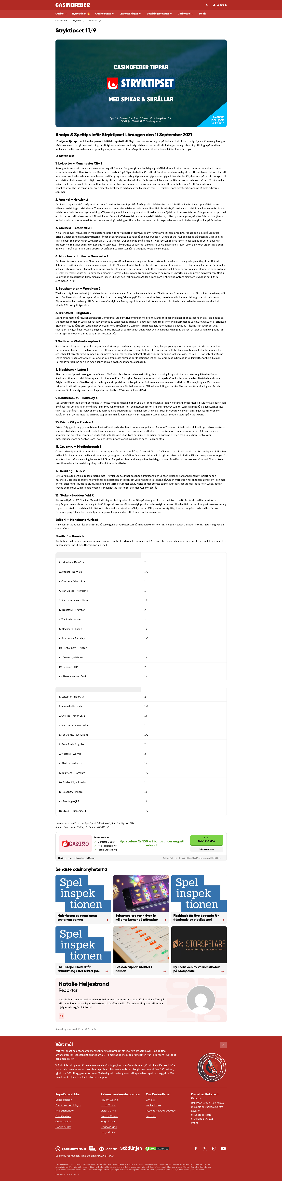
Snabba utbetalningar (68, 1105)
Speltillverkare (63, 1116)
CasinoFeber (61, 21)
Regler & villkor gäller (187, 858)
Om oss (150, 1100)
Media (202, 14)
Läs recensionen (207, 849)
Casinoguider (63, 1127)
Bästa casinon (63, 1100)
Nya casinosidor (64, 1111)
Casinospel (184, 14)
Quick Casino (108, 1111)
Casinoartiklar (63, 1121)
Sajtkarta (151, 1116)
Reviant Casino (109, 1100)
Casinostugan (109, 1127)
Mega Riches (108, 1121)
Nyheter (77, 21)
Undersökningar (129, 14)
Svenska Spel (206, 839)
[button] (223, 1045)
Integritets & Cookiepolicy (160, 1111)
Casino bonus (103, 14)
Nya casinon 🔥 (81, 14)
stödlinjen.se (218, 858)
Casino (59, 14)
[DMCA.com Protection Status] (157, 1148)
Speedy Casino (109, 1116)
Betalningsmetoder (158, 14)
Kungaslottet (108, 1132)
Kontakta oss (153, 1105)
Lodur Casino (108, 1105)
